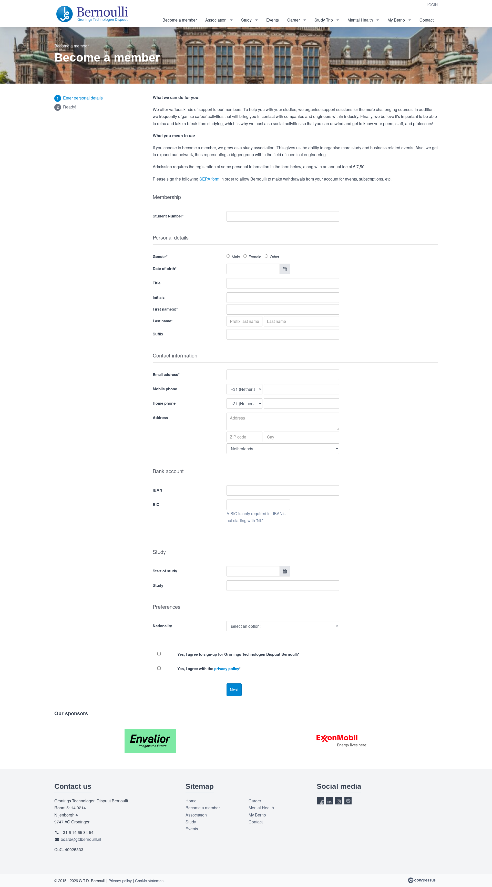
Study (246, 20)
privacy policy (226, 668)
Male (236, 256)
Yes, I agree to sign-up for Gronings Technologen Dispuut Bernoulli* (238, 654)
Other (274, 256)
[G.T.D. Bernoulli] (92, 14)
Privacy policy (120, 880)
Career (293, 20)
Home (191, 801)
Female (255, 256)
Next (234, 690)
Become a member (179, 20)
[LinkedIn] (329, 800)
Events (272, 20)
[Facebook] (320, 800)
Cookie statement (150, 880)
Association (216, 20)
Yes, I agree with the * (209, 668)
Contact (426, 20)
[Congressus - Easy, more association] (422, 880)
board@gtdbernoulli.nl (81, 839)
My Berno (396, 20)
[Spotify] (348, 800)
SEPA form (209, 179)
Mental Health (360, 20)
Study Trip (323, 20)
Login (432, 4)
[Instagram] (338, 800)
